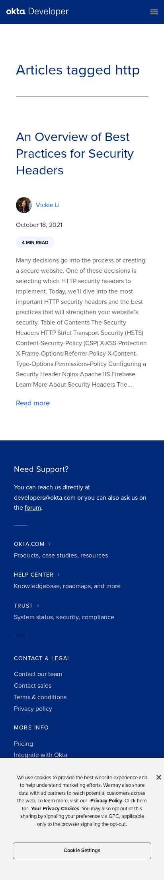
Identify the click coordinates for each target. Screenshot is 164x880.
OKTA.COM (29, 544)
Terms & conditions (40, 697)
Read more (33, 403)
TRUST (23, 605)
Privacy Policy (106, 801)
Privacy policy (33, 709)
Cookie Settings (82, 850)
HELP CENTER (34, 574)
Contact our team (38, 674)
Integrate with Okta (40, 755)
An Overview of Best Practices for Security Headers (75, 153)
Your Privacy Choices (55, 809)
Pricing (23, 744)
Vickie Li (48, 205)
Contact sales (32, 686)
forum (33, 508)
